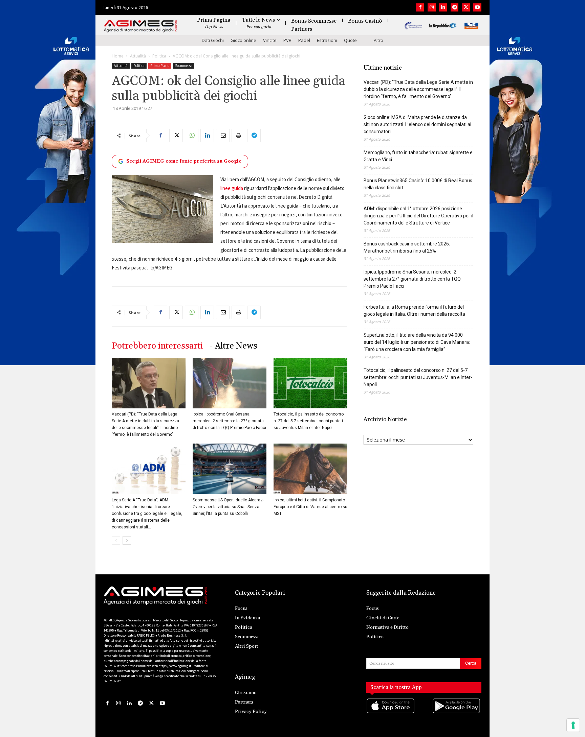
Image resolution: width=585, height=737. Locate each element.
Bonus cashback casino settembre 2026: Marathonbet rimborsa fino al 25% (407, 247)
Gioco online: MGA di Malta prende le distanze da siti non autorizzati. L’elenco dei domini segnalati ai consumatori (417, 124)
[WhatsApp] (191, 135)
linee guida (231, 188)
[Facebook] (420, 7)
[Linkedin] (443, 7)
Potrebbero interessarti (157, 346)
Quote (350, 40)
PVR (287, 40)
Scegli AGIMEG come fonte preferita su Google (184, 161)
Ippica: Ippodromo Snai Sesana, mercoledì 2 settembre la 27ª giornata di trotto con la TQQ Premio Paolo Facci (229, 421)
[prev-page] (116, 540)
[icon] (391, 712)
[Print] (238, 135)
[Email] (223, 135)
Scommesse (183, 65)
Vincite (270, 40)
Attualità (138, 56)
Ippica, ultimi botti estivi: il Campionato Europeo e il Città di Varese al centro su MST (310, 507)
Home (118, 56)
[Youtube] (477, 7)
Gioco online (243, 40)
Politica (159, 56)
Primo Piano (159, 65)
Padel (304, 40)
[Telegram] (455, 7)
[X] (466, 7)
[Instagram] (432, 7)
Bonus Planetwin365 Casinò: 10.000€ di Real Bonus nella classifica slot (418, 184)
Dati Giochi (213, 40)
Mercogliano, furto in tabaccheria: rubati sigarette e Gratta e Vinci (418, 156)
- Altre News (233, 346)
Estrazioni (327, 40)
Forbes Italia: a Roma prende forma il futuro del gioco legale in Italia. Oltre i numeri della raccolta (414, 310)
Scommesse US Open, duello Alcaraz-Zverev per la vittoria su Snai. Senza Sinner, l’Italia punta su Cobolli (228, 507)
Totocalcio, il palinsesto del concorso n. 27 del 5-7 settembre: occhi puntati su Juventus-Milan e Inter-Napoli (309, 421)
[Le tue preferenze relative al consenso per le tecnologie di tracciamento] (573, 725)
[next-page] (127, 540)
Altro (378, 40)
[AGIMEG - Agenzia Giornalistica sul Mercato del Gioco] (140, 26)
